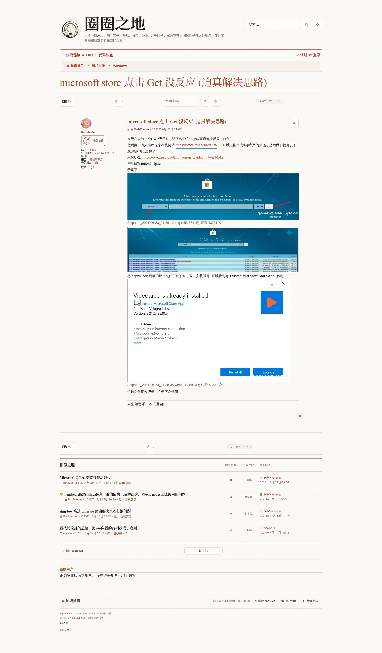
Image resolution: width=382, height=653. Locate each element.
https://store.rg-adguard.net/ (196, 145)
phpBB (65, 613)
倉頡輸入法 (120, 533)
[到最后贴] (280, 477)
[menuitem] (87, 55)
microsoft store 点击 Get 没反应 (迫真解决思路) (163, 82)
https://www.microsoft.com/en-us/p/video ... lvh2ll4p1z (183, 157)
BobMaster (88, 132)
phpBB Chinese (81, 617)
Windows (125, 483)
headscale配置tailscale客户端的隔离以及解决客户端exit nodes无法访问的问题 (125, 494)
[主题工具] (118, 101)
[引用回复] (294, 123)
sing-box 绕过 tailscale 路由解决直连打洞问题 (95, 511)
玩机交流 (130, 499)
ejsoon (67, 533)
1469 (93, 149)
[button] (203, 550)
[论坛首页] (70, 29)
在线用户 (66, 569)
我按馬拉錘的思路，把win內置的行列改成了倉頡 (98, 528)
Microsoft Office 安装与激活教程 (85, 477)
